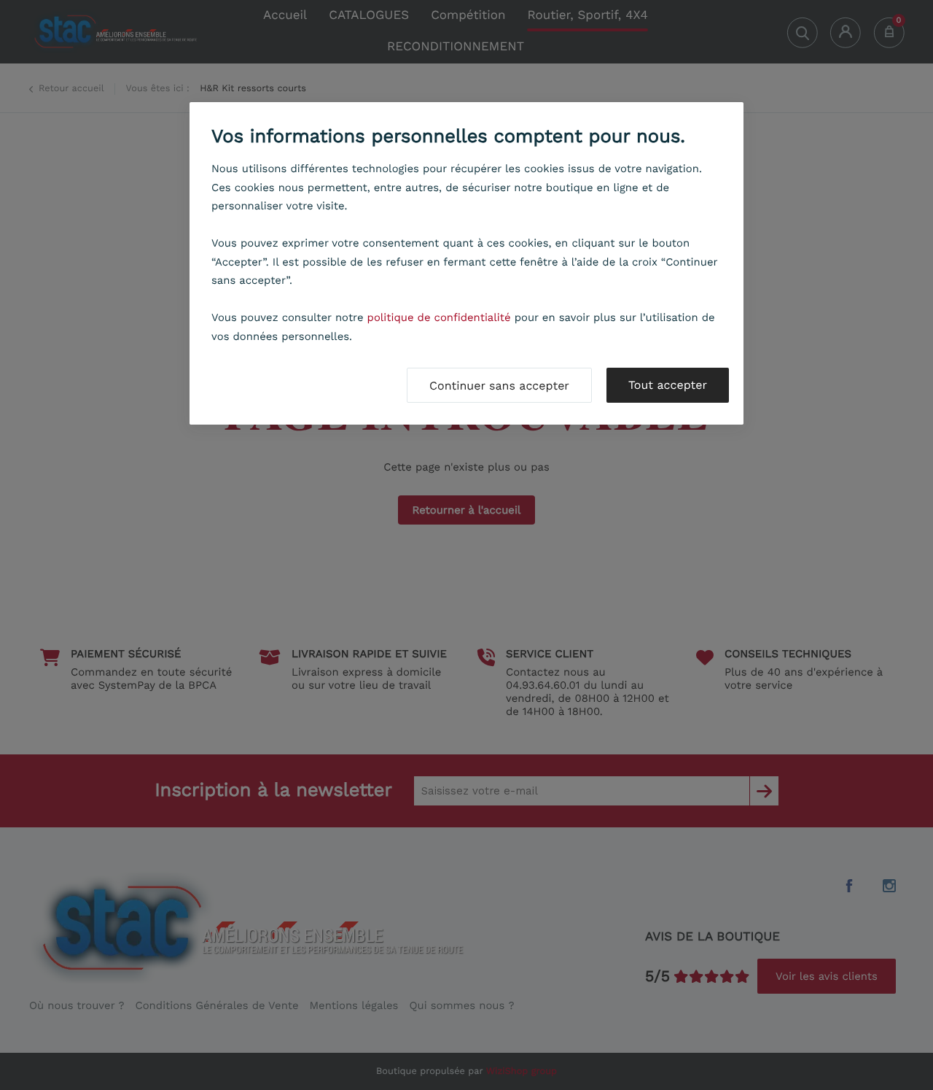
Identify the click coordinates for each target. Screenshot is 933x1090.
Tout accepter (667, 385)
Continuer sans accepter (499, 386)
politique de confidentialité (439, 317)
